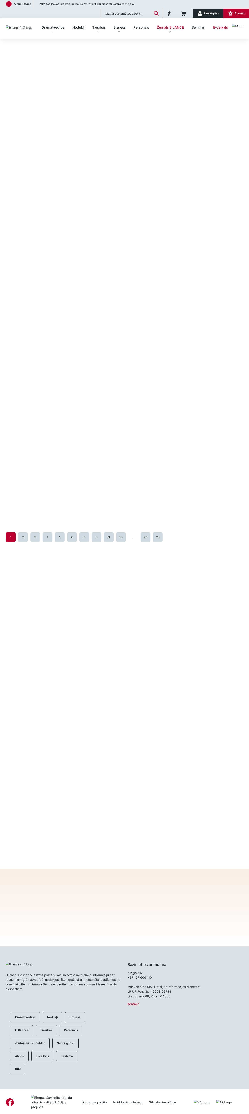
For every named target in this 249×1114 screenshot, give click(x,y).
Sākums (11, 45)
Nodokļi (78, 27)
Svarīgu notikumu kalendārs (29, 782)
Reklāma (67, 1056)
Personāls (141, 27)
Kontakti (133, 1004)
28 (158, 537)
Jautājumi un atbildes (30, 1043)
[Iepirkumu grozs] (184, 13)
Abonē (19, 1056)
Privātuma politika (95, 1102)
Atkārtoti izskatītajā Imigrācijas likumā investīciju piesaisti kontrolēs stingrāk (84, 3)
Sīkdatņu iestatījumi (163, 1102)
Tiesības (99, 27)
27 (145, 537)
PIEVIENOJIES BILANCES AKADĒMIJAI (169, 850)
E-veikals (220, 27)
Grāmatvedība (53, 27)
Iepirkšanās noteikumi (128, 1102)
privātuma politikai (167, 931)
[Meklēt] (156, 13)
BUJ (18, 1069)
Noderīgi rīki (65, 1043)
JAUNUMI (24, 553)
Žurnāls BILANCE (170, 27)
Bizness (119, 27)
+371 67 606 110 (139, 977)
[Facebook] (10, 1102)
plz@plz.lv (135, 973)
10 (121, 537)
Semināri (198, 27)
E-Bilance (22, 1030)
